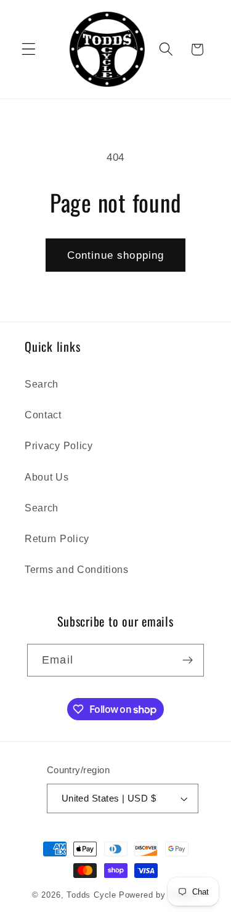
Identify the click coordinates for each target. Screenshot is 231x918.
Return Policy (57, 538)
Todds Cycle (91, 895)
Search (42, 383)
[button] (28, 49)
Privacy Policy (59, 445)
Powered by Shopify (159, 895)
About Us (47, 476)
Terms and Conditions (77, 569)
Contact (43, 414)
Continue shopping (115, 255)
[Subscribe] (187, 660)
